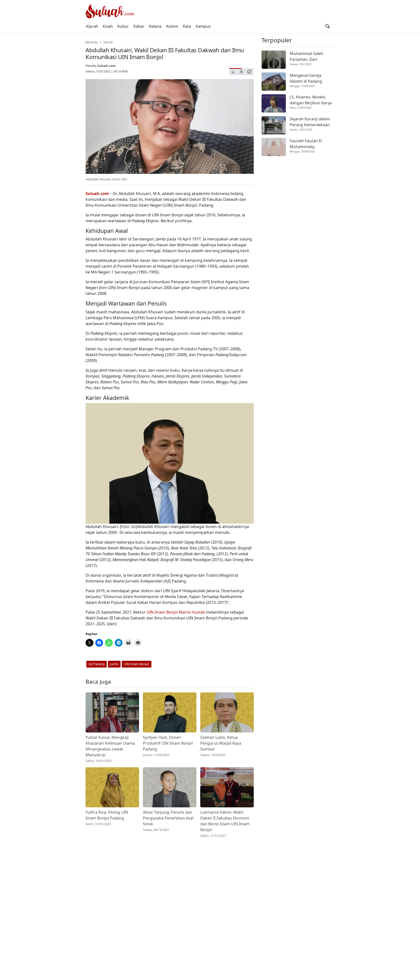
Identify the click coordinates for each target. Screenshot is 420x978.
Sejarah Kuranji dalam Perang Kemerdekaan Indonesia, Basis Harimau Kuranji (310, 122)
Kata (187, 26)
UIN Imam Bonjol (162, 612)
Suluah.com (106, 65)
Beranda (92, 42)
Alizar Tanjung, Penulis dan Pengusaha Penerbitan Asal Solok (168, 818)
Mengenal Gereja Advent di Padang (306, 78)
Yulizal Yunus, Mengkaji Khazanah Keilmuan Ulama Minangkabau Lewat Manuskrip (110, 746)
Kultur (123, 26)
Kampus (203, 26)
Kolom (172, 26)
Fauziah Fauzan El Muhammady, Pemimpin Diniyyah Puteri (307, 144)
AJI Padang (96, 664)
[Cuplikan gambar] (112, 712)
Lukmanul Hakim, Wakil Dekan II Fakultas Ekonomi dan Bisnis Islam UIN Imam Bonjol (225, 821)
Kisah (108, 26)
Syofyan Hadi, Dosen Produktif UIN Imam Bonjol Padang (168, 743)
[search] (327, 26)
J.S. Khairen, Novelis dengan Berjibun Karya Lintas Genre (311, 100)
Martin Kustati (192, 612)
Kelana (155, 26)
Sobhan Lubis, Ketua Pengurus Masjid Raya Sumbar (220, 743)
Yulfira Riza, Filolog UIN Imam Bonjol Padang (107, 815)
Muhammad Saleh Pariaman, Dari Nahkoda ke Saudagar (310, 56)
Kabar (138, 26)
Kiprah (92, 26)
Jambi (114, 664)
